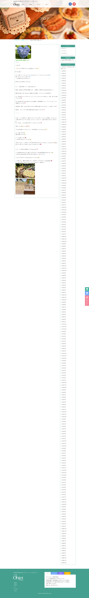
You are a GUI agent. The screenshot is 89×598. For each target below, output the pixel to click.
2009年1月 (64, 555)
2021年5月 (64, 224)
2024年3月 (64, 141)
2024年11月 (64, 122)
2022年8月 (64, 187)
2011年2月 (64, 494)
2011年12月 (64, 470)
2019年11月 (64, 268)
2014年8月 (64, 392)
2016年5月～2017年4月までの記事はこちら (68, 67)
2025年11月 (64, 92)
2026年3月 (64, 83)
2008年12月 (64, 557)
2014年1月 (64, 409)
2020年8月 (64, 246)
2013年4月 (64, 431)
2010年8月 (64, 509)
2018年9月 (64, 302)
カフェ (54, 573)
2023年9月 (64, 156)
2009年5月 (64, 545)
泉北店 (87, 294)
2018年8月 (64, 304)
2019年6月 (64, 280)
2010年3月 (64, 521)
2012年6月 (64, 455)
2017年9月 (64, 331)
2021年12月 (64, 207)
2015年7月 (64, 365)
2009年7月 (64, 540)
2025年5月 (64, 107)
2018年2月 (64, 319)
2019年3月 (64, 287)
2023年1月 (64, 175)
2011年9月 (64, 477)
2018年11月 (64, 297)
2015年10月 (64, 358)
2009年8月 (64, 538)
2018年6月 (64, 309)
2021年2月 (64, 231)
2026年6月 (64, 75)
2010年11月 (64, 501)
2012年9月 (64, 448)
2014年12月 (64, 382)
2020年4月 (64, 256)
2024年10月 (64, 124)
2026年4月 (64, 80)
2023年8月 (64, 158)
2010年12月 (64, 499)
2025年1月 (64, 117)
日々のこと (64, 48)
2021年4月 (64, 226)
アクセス (38, 4)
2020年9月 (64, 243)
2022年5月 (64, 195)
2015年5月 (64, 370)
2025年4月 (64, 109)
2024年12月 (64, 119)
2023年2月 (64, 173)
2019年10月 (64, 270)
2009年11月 (64, 531)
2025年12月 (64, 90)
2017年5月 (64, 341)
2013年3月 (64, 433)
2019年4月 (64, 285)
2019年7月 (64, 277)
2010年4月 (64, 518)
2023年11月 (64, 151)
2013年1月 (64, 438)
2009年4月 (64, 548)
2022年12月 (64, 178)
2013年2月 (64, 436)
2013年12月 (64, 411)
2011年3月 (64, 492)
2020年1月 (64, 263)
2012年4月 (64, 460)
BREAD (87, 300)
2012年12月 (64, 441)
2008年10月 (64, 562)
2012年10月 (64, 445)
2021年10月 (64, 212)
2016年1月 (64, 350)
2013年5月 (64, 428)
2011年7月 (64, 482)
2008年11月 (64, 560)
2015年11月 (64, 355)
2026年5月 (64, 78)
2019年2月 (64, 290)
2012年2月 (64, 465)
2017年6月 (64, 338)
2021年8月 (64, 217)
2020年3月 (64, 258)
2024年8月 (64, 129)
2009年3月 (64, 550)
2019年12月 (64, 265)
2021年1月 (64, 234)
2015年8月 (64, 363)
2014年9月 (64, 389)
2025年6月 (64, 105)
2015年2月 (64, 377)
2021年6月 (64, 221)
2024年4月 (64, 139)
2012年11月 (64, 443)
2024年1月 (64, 146)
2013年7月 (64, 424)
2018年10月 (64, 299)
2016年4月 (64, 343)
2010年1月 (64, 526)
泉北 (67, 573)
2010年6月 (64, 514)
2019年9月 (64, 273)
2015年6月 (64, 368)
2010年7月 (64, 511)
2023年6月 (64, 163)
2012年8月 (64, 450)
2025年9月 (64, 97)
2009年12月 (64, 528)
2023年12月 (64, 148)
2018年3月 (64, 316)
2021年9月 (64, 214)
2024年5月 (64, 136)
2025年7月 (64, 102)
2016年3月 (64, 346)
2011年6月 (64, 484)
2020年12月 (64, 236)
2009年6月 (64, 543)
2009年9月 (64, 536)
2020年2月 (64, 260)
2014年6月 (64, 397)
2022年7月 (64, 190)
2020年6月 (64, 251)
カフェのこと (64, 53)
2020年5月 (64, 253)
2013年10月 (64, 416)
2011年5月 (64, 487)
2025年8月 (64, 100)
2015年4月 (64, 372)
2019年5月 (64, 282)
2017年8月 (64, 333)
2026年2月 (64, 85)
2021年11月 (64, 209)
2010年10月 (64, 504)
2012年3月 (64, 462)
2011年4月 (64, 489)
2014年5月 (64, 399)
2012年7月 (64, 453)
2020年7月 (64, 248)
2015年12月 (64, 353)
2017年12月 (64, 324)
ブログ (46, 4)
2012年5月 (64, 458)
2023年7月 (64, 161)
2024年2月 (64, 144)
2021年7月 (64, 219)
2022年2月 (64, 202)
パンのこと (64, 50)
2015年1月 (64, 380)
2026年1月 (64, 88)
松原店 (87, 290)
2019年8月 (64, 275)
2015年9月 (64, 360)
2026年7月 (64, 73)
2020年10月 (64, 241)
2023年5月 (64, 165)
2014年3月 (64, 404)
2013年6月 (64, 426)
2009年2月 (64, 553)
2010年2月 (64, 523)
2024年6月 (64, 134)
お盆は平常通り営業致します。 (68, 60)
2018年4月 (64, 314)
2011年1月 (64, 497)
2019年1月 (64, 292)
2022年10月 (64, 183)
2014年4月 (64, 402)
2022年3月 (64, 200)
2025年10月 (64, 95)
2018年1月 (64, 321)
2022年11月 (64, 180)
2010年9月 (64, 506)
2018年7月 (64, 307)
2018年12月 (64, 294)
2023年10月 (64, 153)
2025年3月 (64, 112)
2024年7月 (64, 131)
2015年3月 (64, 375)
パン (15, 586)
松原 (61, 573)
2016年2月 (64, 348)
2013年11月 (64, 414)
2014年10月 (64, 387)
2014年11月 (64, 385)
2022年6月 (64, 192)
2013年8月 (64, 421)
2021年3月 (64, 229)
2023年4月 (64, 168)
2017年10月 (64, 329)
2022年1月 (64, 204)
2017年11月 (64, 326)
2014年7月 (64, 394)
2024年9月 (64, 126)
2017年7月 (64, 336)
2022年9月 (64, 185)
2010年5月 (64, 516)
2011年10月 (64, 475)
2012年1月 (64, 467)
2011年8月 (64, 479)
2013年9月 (64, 419)
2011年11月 (64, 472)
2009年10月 (64, 533)
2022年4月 (64, 197)
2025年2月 (64, 114)
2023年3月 (64, 170)
